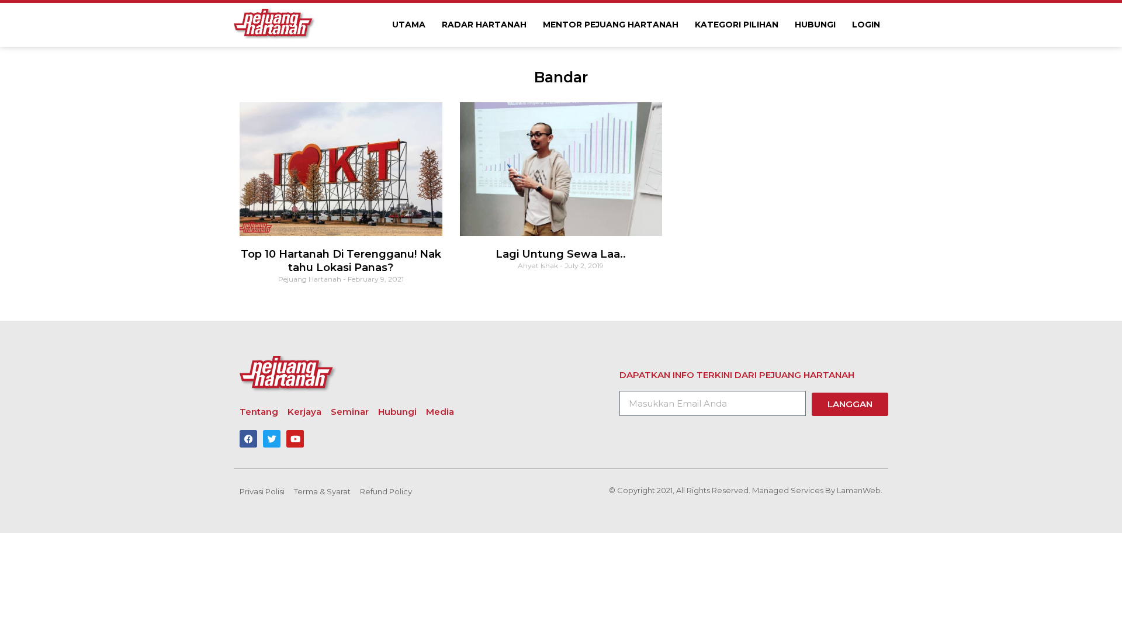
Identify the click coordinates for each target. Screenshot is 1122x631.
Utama (408, 24)
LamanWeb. (859, 490)
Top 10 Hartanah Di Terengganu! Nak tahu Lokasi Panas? (341, 261)
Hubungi (815, 24)
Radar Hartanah (484, 24)
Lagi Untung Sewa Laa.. (561, 254)
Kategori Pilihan (736, 24)
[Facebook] (248, 439)
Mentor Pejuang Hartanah (610, 24)
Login (866, 24)
